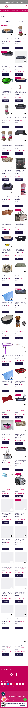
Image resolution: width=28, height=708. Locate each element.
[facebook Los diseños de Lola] (16, 674)
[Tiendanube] (14, 700)
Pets (5, 14)
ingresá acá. (23, 696)
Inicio (2, 14)
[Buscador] (23, 6)
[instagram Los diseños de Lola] (11, 674)
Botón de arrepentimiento (14, 698)
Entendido (22, 705)
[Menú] (2, 6)
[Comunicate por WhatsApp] (25, 699)
